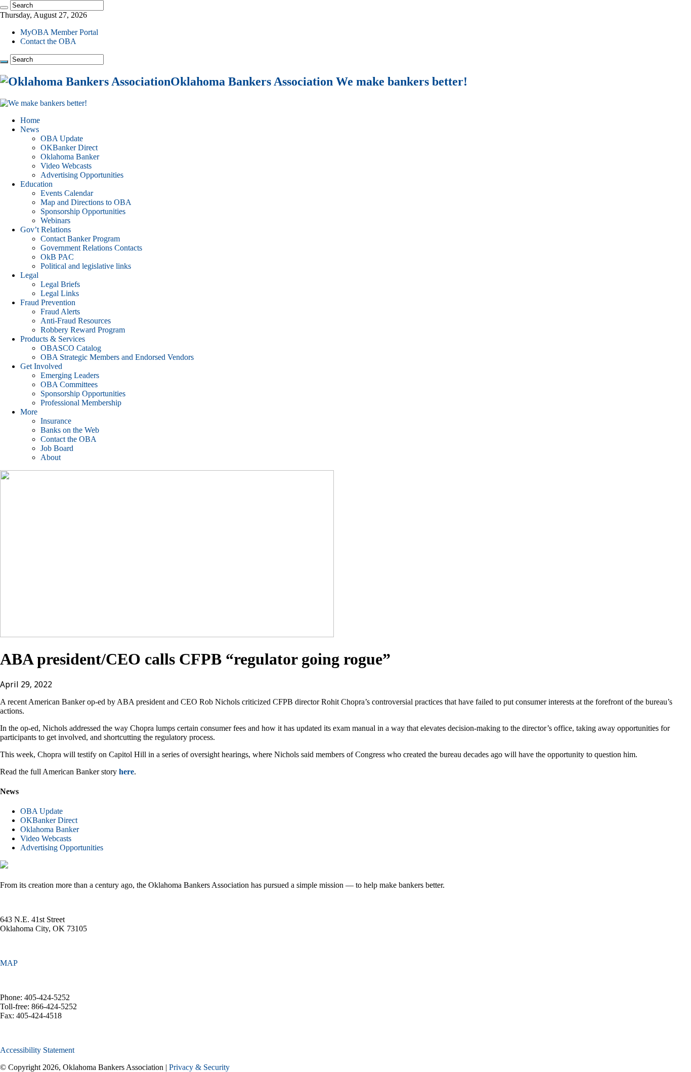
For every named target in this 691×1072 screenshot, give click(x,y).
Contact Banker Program (80, 238)
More (28, 411)
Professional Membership (80, 402)
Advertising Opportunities (81, 175)
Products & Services (52, 339)
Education (36, 184)
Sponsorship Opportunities (82, 211)
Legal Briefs (60, 284)
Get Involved (41, 366)
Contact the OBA (48, 41)
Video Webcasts (66, 165)
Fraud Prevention (47, 302)
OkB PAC (57, 257)
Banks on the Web (69, 430)
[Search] (4, 7)
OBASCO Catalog (70, 348)
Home (30, 120)
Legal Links (59, 293)
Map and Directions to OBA (86, 202)
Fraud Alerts (60, 311)
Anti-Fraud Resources (75, 320)
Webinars (55, 220)
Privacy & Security (199, 1067)
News (29, 129)
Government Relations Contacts (91, 247)
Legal (29, 275)
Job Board (56, 448)
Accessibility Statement (37, 1050)
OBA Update (61, 138)
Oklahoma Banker (69, 156)
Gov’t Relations (45, 229)
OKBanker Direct (69, 147)
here (126, 771)
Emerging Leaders (69, 375)
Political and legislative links (85, 266)
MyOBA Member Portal (59, 32)
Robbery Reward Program (82, 329)
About (50, 457)
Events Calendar (66, 193)
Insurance (55, 421)
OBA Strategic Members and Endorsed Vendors (117, 357)
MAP (9, 963)
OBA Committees (69, 384)
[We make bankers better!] (43, 103)
